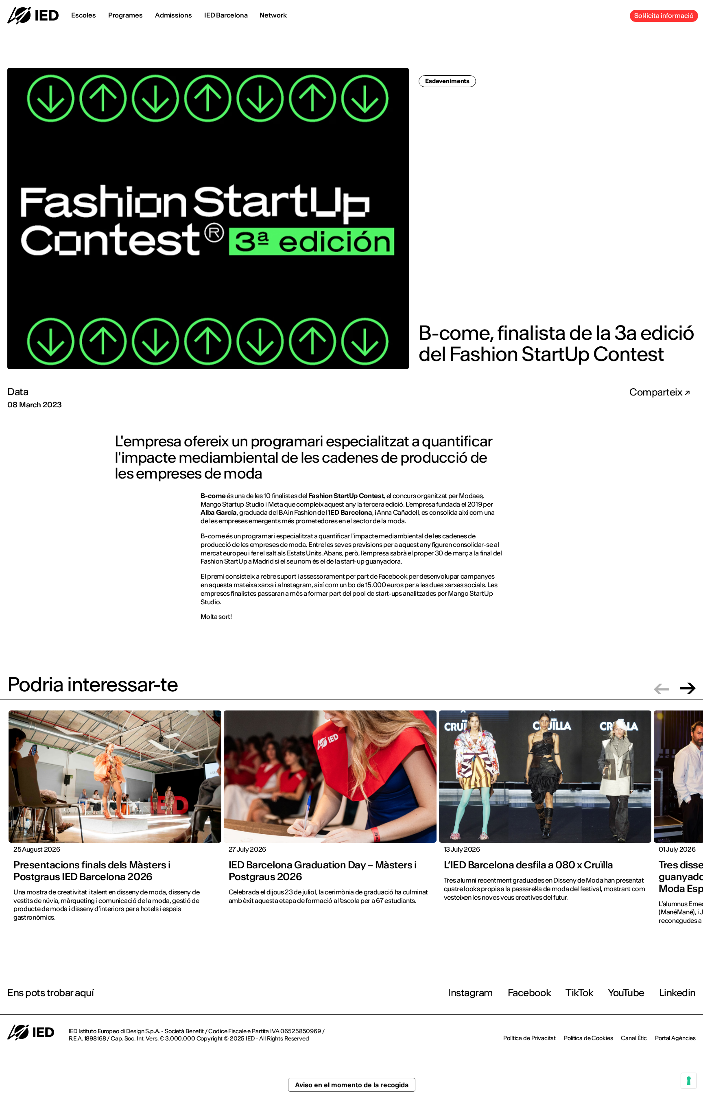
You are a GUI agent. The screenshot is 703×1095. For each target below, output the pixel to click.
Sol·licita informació (664, 15)
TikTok (579, 992)
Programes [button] (125, 15)
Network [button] (273, 15)
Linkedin (677, 992)
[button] (661, 688)
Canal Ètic (634, 1038)
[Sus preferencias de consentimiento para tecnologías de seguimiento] (688, 1080)
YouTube (626, 992)
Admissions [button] (173, 15)
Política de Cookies (588, 1038)
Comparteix (656, 392)
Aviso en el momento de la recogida (351, 1085)
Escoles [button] (83, 15)
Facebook (529, 992)
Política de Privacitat (529, 1038)
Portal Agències (675, 1038)
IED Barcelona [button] (226, 15)
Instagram (470, 992)
